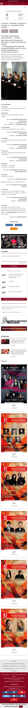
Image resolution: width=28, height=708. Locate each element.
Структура (14, 661)
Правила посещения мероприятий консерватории (14, 303)
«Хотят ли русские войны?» (15, 291)
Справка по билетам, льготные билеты (11, 312)
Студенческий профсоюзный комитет (11, 256)
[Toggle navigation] (25, 7)
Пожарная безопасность (9, 668)
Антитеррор (22, 666)
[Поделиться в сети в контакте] (9, 225)
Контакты (14, 670)
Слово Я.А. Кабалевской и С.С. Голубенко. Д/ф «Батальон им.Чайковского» (16, 276)
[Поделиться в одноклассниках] (14, 229)
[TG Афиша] (14, 692)
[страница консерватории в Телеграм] (6, 692)
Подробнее (15, 706)
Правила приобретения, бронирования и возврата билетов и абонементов (14, 307)
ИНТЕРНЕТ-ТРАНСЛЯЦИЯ (14, 11)
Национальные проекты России (10, 666)
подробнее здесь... (23, 263)
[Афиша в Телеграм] (14, 700)
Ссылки (18, 668)
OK (20, 706)
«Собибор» (11, 281)
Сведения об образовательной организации (14, 663)
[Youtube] (21, 692)
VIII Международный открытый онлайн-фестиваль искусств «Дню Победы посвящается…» (18, 341)
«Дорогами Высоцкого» (14, 286)
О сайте (23, 668)
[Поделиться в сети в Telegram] (18, 225)
